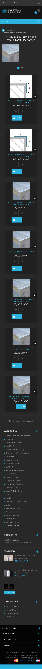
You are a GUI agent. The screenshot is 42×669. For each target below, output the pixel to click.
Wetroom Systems (12, 526)
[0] (36, 13)
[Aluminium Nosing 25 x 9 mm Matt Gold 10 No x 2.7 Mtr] (21, 288)
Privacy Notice (11, 610)
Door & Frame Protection (14, 484)
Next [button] (12, 586)
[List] (22, 68)
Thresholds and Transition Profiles (17, 453)
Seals (8, 505)
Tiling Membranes (12, 522)
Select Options (23, 406)
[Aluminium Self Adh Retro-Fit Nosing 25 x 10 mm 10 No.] (21, 385)
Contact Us (10, 617)
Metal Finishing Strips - (12, 540)
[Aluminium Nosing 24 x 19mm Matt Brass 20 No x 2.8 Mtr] (21, 86)
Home (3, 30)
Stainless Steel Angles (13, 477)
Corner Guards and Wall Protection (18, 436)
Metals (8, 498)
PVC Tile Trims (11, 474)
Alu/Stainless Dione (13, 512)
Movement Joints (12, 460)
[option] (21, 561)
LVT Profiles (10, 456)
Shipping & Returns (12, 606)
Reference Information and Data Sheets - (18, 543)
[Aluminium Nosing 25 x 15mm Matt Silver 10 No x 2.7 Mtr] (21, 239)
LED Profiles (10, 467)
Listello (8, 495)
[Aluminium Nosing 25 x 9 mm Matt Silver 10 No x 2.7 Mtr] (21, 336)
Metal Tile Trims (11, 446)
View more (9, 593)
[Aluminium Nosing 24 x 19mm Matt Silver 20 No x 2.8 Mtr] (21, 140)
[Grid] (18, 68)
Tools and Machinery (13, 508)
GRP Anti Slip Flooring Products (17, 501)
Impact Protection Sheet (14, 491)
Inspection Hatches (12, 515)
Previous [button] (6, 586)
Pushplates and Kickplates (15, 470)
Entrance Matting (12, 488)
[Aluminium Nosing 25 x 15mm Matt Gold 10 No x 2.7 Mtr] (21, 191)
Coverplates (10, 439)
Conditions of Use (12, 613)
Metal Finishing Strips (13, 443)
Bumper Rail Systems (13, 481)
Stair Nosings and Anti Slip (15, 450)
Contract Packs (11, 30)
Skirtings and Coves (12, 463)
